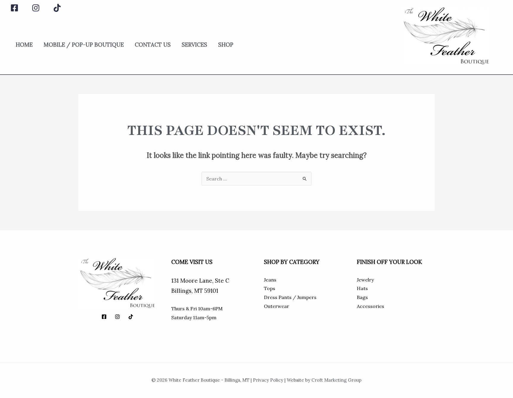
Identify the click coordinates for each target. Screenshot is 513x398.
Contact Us (153, 44)
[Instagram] (36, 8)
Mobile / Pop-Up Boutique (84, 44)
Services (194, 44)
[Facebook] (14, 8)
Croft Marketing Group (336, 380)
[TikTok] (57, 8)
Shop (225, 44)
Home (24, 44)
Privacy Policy (268, 380)
